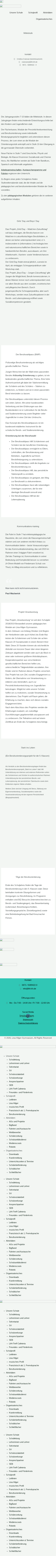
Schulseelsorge (16, 1078)
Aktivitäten (47, 13)
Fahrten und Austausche (20, 1129)
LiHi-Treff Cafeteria (17, 1089)
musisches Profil (16, 1107)
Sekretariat (14, 1067)
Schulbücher (14, 1169)
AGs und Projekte (17, 1121)
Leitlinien (13, 1100)
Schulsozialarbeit (16, 1074)
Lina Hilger (13, 1103)
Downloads (14, 1154)
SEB (11, 1085)
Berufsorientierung (17, 1114)
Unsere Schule (16, 13)
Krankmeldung (15, 1158)
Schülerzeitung (15, 1136)
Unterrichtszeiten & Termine (21, 1161)
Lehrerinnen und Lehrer (19, 1063)
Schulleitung (14, 1060)
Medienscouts (15, 1143)
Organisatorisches (44, 19)
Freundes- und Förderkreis (21, 1092)
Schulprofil (33, 13)
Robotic (12, 1147)
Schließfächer (15, 1172)
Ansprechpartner (16, 1081)
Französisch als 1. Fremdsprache (24, 1110)
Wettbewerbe (15, 1132)
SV (10, 1070)
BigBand (12, 1125)
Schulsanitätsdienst (17, 1140)
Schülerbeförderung (17, 1165)
